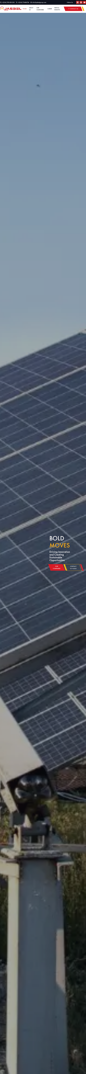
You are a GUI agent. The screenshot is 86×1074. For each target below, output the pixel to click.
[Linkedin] (77, 2)
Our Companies (40, 9)
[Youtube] (84, 2)
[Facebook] (81, 2)
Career (49, 9)
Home (25, 9)
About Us (31, 9)
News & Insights (57, 9)
